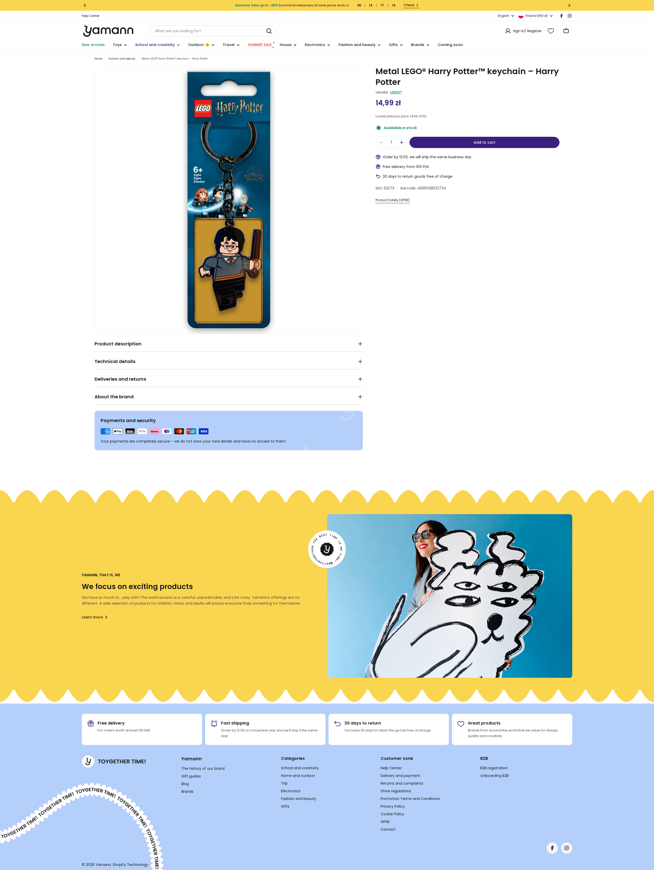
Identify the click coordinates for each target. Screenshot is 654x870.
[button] (85, 5)
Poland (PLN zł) (536, 16)
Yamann (103, 864)
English (503, 15)
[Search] (269, 31)
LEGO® (396, 92)
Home (98, 59)
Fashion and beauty (122, 59)
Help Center (90, 16)
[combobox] (212, 31)
